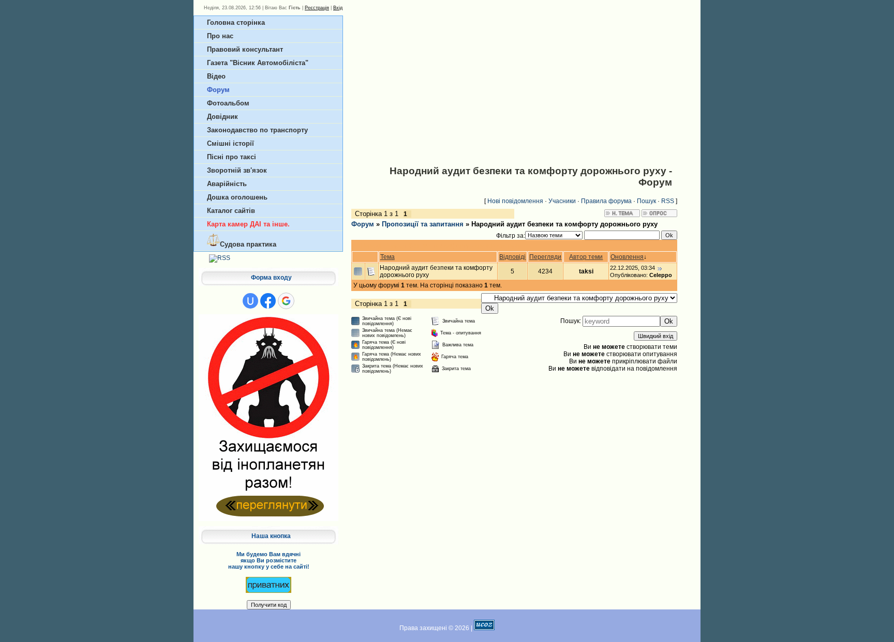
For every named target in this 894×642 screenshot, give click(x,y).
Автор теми (586, 257)
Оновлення (627, 257)
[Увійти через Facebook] (268, 301)
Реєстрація (317, 7)
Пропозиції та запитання (423, 224)
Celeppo (660, 275)
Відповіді (512, 257)
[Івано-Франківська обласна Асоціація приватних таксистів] (268, 585)
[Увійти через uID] (250, 301)
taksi (586, 271)
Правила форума (606, 201)
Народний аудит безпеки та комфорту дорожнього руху (564, 224)
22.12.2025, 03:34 (632, 268)
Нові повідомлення (515, 201)
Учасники (562, 201)
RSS (667, 201)
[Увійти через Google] (286, 301)
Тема (387, 257)
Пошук (646, 201)
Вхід (337, 7)
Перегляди (545, 257)
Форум (362, 224)
